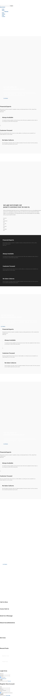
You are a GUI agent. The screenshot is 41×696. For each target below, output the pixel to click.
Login (1, 679)
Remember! (3, 677)
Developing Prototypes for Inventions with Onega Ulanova (21, 659)
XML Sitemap (18, 664)
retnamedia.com (34, 663)
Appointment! (2, 7)
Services (3, 664)
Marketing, (21, 663)
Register (1, 694)
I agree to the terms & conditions (7, 692)
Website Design (27, 663)
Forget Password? (3, 678)
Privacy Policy (7, 664)
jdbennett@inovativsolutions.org (9, 618)
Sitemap (14, 664)
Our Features (5, 98)
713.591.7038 (8, 604)
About (1, 664)
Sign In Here (8, 695)
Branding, (17, 663)
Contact (11, 664)
